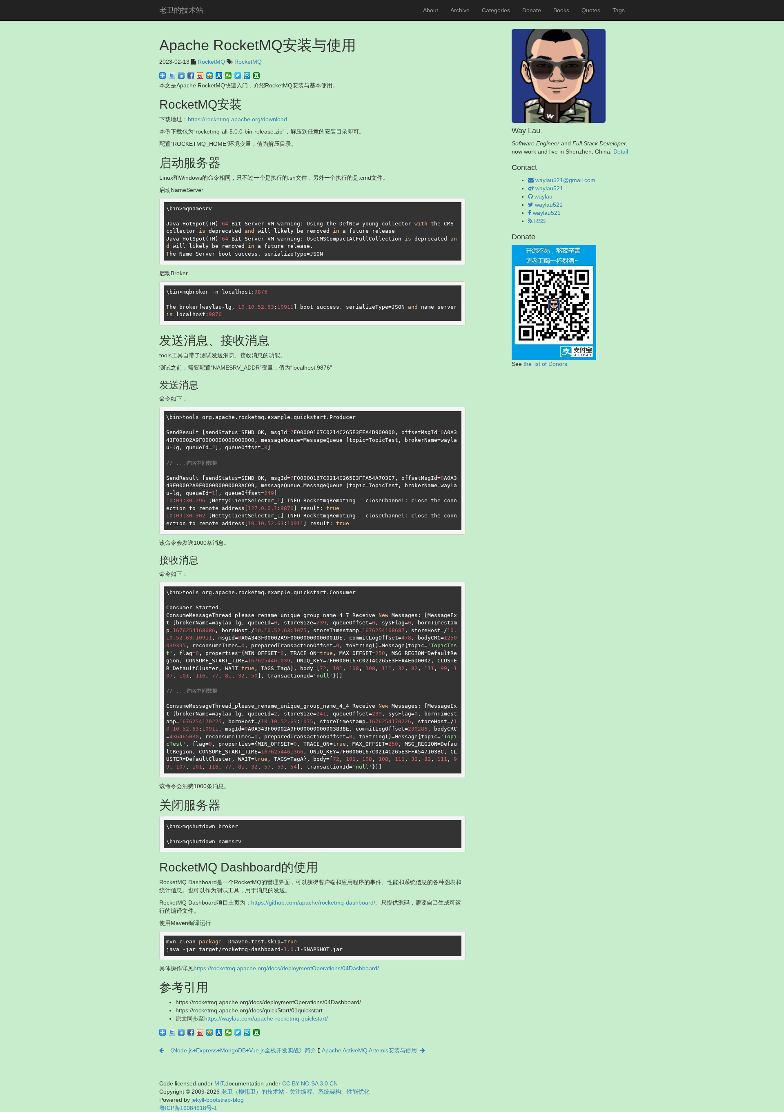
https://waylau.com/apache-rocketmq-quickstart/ (266, 1018)
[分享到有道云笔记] (237, 75)
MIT (219, 1083)
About (430, 10)
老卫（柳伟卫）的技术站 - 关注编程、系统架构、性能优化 (295, 1091)
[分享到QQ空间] (209, 75)
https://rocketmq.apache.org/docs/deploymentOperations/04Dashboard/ (286, 968)
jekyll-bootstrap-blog (218, 1099)
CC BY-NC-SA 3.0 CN (310, 1083)
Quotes (590, 10)
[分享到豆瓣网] (256, 75)
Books (561, 10)
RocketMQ (211, 61)
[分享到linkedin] (181, 75)
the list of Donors (545, 364)
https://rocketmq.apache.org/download (237, 119)
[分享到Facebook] (190, 75)
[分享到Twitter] (172, 75)
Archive (460, 10)
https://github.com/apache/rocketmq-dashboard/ (313, 902)
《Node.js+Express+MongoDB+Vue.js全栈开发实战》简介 (240, 1050)
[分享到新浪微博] (200, 75)
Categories (496, 10)
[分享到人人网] (219, 75)
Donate (531, 10)
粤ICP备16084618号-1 (188, 1108)
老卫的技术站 (181, 10)
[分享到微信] (228, 75)
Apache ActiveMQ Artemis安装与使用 (371, 1050)
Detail (620, 151)
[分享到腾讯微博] (247, 75)
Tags (618, 10)
